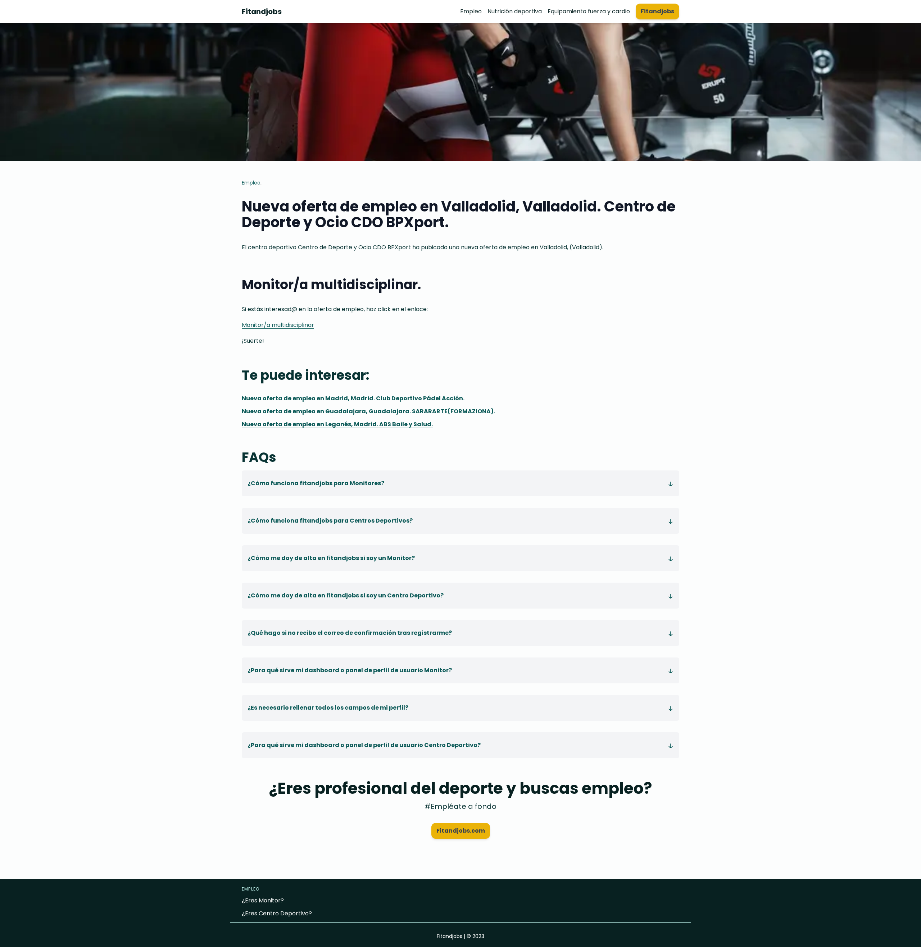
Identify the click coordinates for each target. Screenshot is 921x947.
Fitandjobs (262, 11)
